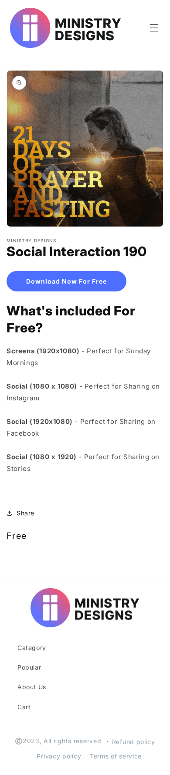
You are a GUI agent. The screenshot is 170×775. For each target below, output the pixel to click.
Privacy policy (59, 756)
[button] (153, 27)
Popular (29, 667)
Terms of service (116, 756)
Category (31, 647)
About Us (31, 686)
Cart (24, 707)
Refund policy (133, 741)
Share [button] (25, 513)
